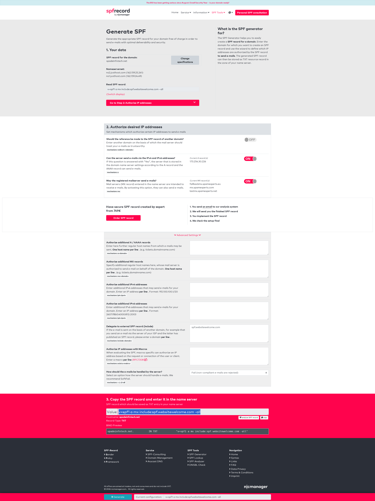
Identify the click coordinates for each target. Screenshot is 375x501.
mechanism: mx (113, 191)
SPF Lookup (196, 457)
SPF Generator (198, 454)
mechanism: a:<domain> (117, 253)
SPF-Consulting (156, 454)
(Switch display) (115, 94)
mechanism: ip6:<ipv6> (116, 318)
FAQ (233, 465)
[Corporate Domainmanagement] (256, 486)
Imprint (235, 476)
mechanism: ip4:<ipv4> (116, 295)
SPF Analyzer (196, 461)
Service (185, 12)
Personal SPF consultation (252, 12)
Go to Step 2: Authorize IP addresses (130, 102)
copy (265, 417)
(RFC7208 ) (140, 359)
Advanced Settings (187, 235)
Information (200, 12)
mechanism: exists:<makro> (119, 363)
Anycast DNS (155, 461)
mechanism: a (113, 172)
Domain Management (160, 457)
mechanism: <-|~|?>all (116, 382)
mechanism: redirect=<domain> (120, 150)
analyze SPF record (249, 417)
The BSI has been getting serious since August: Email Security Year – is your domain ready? (187, 2)
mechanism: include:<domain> (119, 341)
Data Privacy (238, 469)
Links (233, 461)
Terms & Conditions (241, 472)
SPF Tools (217, 12)
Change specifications (185, 60)
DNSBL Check (197, 465)
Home (175, 12)
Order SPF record (123, 217)
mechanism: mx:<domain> (118, 276)
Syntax (234, 457)
